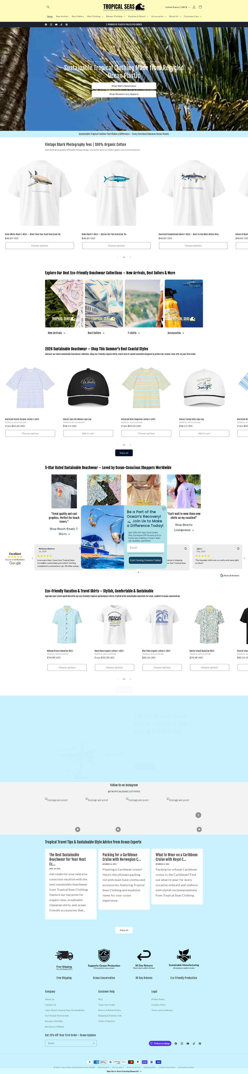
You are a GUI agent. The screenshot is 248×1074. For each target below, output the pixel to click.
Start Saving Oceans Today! (145, 560)
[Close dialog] (164, 508)
